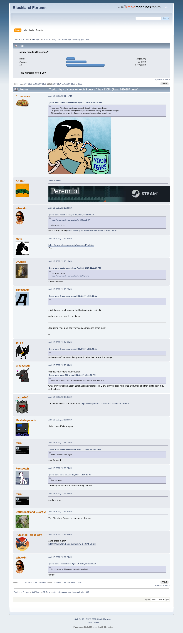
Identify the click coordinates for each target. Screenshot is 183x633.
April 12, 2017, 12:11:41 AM (60, 96)
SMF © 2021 (91, 619)
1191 (44, 84)
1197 (73, 84)
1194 (59, 84)
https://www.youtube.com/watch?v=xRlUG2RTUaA (105, 403)
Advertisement (54, 180)
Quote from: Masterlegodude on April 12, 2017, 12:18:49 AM (75, 449)
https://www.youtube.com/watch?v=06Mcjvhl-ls (70, 276)
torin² (19, 442)
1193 (54, 84)
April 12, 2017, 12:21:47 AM (60, 511)
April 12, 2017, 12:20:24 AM (60, 468)
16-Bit (19, 342)
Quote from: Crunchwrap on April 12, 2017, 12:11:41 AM (73, 296)
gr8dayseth (23, 365)
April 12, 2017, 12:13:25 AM (60, 289)
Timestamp (22, 289)
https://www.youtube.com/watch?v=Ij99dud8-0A (70, 220)
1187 (25, 84)
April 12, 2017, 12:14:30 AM (60, 342)
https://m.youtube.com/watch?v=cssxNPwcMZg (71, 245)
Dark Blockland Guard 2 (31, 511)
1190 (39, 84)
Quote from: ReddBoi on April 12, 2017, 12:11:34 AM (71, 215)
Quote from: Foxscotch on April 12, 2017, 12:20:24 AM (72, 564)
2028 (80, 84)
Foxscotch (22, 468)
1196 (68, 84)
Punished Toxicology (29, 534)
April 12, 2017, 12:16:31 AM (60, 397)
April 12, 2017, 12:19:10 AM (60, 442)
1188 (30, 84)
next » (167, 80)
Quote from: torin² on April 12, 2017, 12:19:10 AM (70, 475)
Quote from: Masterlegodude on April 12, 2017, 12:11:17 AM (75, 268)
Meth (19, 238)
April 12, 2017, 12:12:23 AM (60, 208)
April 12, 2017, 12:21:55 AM (60, 534)
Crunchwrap (23, 96)
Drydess (21, 261)
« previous (159, 80)
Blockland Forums (29, 7)
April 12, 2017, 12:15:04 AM (60, 365)
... (22, 84)
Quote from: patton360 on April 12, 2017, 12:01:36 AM (72, 375)
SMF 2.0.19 (79, 619)
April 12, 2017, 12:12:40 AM (60, 238)
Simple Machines (104, 619)
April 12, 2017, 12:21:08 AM (60, 493)
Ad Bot (20, 180)
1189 (35, 84)
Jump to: (146, 600)
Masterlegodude (26, 420)
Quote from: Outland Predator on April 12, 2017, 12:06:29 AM (75, 103)
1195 (64, 84)
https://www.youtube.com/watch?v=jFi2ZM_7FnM (72, 544)
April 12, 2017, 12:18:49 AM (60, 420)
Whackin (21, 208)
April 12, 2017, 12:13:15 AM (60, 261)
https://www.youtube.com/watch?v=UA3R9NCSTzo (92, 230)
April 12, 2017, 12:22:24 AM (60, 557)
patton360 (22, 397)
